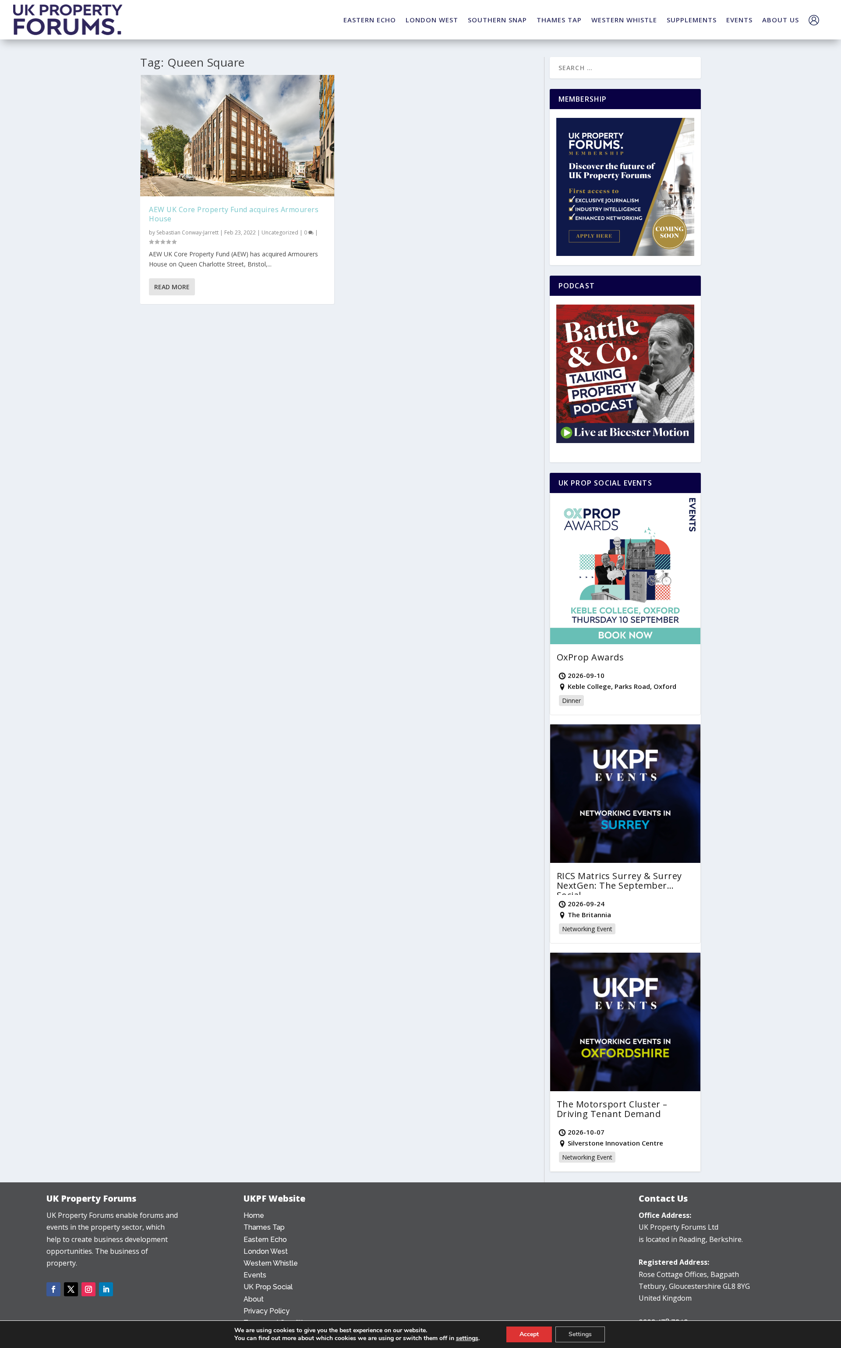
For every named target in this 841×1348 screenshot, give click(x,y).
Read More (172, 287)
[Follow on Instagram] (88, 1289)
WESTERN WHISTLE (624, 20)
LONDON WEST (432, 20)
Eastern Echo (265, 1239)
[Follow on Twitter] (71, 1289)
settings (467, 1338)
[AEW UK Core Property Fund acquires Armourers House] (237, 135)
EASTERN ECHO (369, 20)
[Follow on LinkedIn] (106, 1289)
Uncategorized (279, 232)
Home (254, 1215)
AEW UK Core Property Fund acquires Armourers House (233, 214)
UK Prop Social (268, 1287)
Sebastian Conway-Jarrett (187, 232)
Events (255, 1275)
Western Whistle (271, 1263)
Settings (580, 1334)
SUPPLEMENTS (692, 20)
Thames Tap (264, 1227)
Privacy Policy (267, 1311)
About (254, 1299)
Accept (529, 1334)
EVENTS (739, 20)
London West (266, 1251)
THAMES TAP (559, 20)
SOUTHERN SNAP (497, 20)
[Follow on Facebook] (53, 1289)
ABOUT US (780, 20)
